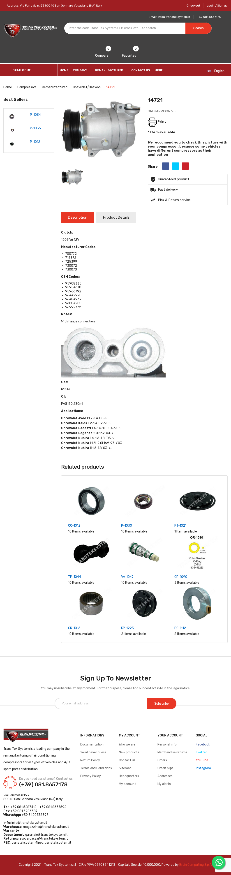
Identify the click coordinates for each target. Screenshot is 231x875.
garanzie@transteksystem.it (46, 835)
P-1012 (35, 142)
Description (77, 217)
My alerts (164, 784)
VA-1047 (127, 577)
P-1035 (35, 128)
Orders (162, 760)
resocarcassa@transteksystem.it (43, 838)
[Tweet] (175, 166)
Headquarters (129, 776)
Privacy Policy (90, 776)
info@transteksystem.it (29, 823)
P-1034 (35, 115)
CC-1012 (74, 526)
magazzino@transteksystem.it (46, 827)
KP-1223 (127, 628)
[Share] (165, 166)
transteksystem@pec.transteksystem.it (41, 843)
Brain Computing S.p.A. (195, 865)
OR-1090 (180, 577)
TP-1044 (74, 577)
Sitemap (125, 768)
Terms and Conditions (96, 768)
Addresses (165, 776)
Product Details (116, 217)
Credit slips (165, 768)
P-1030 (126, 526)
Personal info (167, 744)
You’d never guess (93, 752)
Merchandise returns (172, 752)
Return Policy (90, 760)
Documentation (92, 744)
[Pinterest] (185, 166)
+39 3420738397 (35, 815)
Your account (170, 735)
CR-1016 (74, 628)
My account (127, 784)
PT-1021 (180, 526)
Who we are (127, 744)
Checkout (193, 5)
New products (129, 752)
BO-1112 (180, 628)
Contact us (127, 760)
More (159, 70)
